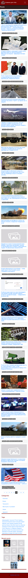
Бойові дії (12, 152)
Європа (14, 526)
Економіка (13, 530)
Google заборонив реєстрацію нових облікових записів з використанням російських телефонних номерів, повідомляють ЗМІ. (14, 343)
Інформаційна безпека (15, 394)
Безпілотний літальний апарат (17, 81)
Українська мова (14, 177)
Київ (11, 525)
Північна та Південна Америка (8, 488)
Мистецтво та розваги (9, 506)
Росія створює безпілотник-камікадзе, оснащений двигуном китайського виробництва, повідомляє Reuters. (11, 77)
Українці (16, 523)
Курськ (6, 57)
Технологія (4, 81)
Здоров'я (5, 512)
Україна (20, 520)
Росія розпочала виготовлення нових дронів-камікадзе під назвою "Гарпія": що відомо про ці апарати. (14, 100)
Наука (4, 509)
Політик (11, 464)
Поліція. (11, 202)
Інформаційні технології (10, 347)
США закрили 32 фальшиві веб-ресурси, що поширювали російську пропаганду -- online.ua (14, 483)
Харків (14, 250)
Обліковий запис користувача (14, 274)
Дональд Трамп (6, 530)
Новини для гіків (10, 2)
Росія (16, 33)
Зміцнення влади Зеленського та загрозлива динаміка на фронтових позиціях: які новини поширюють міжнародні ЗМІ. (13, 460)
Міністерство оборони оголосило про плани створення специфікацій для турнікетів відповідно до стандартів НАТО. (13, 149)
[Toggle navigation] (25, 2)
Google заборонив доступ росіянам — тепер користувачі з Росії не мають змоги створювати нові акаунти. (13, 270)
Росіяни (9, 526)
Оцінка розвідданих (9, 486)
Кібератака (9, 323)
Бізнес (4, 501)
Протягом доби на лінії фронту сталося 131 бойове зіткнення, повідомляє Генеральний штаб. (13, 222)
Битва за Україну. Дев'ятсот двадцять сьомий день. (13, 437)
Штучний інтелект (17, 533)
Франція (11, 129)
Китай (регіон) (19, 347)
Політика (4, 33)
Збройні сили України (9, 225)
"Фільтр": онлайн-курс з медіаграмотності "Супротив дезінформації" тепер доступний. (13, 390)
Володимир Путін (12, 57)
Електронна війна (10, 33)
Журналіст (7, 394)
